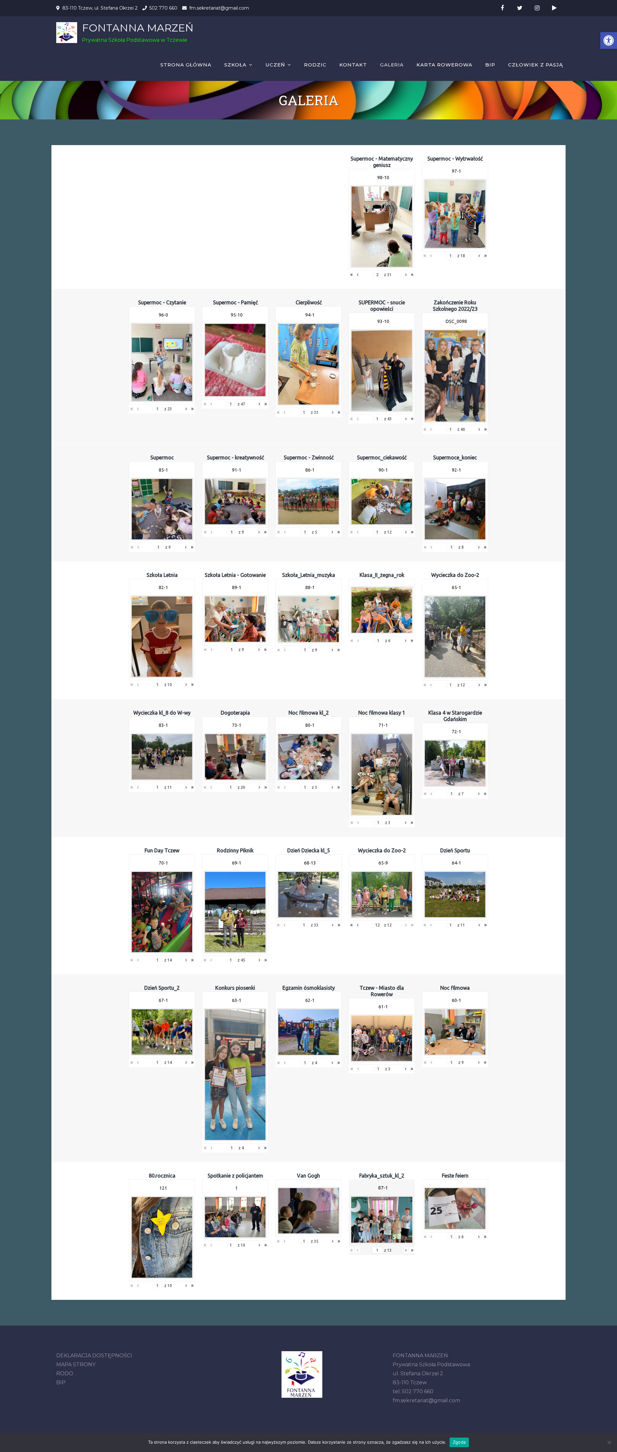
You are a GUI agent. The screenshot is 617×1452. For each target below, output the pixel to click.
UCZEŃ (275, 65)
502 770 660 (163, 8)
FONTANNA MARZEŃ (137, 28)
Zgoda (459, 1442)
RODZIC (315, 65)
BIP (490, 65)
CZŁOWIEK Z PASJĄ (535, 65)
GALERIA (392, 65)
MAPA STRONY (75, 1364)
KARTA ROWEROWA (444, 65)
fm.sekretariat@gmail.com (219, 8)
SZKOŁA (235, 65)
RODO (64, 1373)
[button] (608, 40)
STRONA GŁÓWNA (185, 65)
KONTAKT (353, 65)
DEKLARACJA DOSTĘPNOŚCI (94, 1355)
